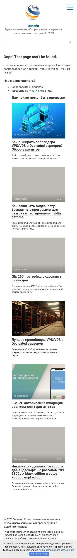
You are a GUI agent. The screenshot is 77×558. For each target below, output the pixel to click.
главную (34, 90)
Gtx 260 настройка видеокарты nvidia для (37, 278)
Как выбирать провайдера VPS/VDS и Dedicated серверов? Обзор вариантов (37, 145)
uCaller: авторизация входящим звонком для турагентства (37, 405)
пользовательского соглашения (56, 550)
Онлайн (33, 26)
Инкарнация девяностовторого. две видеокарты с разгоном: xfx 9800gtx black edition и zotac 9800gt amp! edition (38, 472)
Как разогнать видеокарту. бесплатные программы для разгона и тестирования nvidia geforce (36, 211)
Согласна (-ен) (39, 553)
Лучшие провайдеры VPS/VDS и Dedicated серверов (38, 341)
